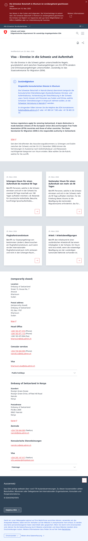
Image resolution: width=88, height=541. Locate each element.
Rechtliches (66, 529)
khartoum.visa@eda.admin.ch (23, 366)
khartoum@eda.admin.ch (21, 339)
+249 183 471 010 (18, 331)
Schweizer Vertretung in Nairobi (31, 103)
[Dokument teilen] (82, 42)
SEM (12, 139)
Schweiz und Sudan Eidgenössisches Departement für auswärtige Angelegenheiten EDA (36, 32)
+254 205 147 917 (18, 457)
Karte (13, 420)
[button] (84, 480)
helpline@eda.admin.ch (27, 110)
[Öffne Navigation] (82, 33)
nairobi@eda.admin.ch (20, 433)
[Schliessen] (86, 1)
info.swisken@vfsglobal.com (22, 460)
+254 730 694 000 (18, 351)
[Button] (70, 16)
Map (12, 321)
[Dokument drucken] (77, 42)
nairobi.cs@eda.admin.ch (21, 353)
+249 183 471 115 (18, 333)
